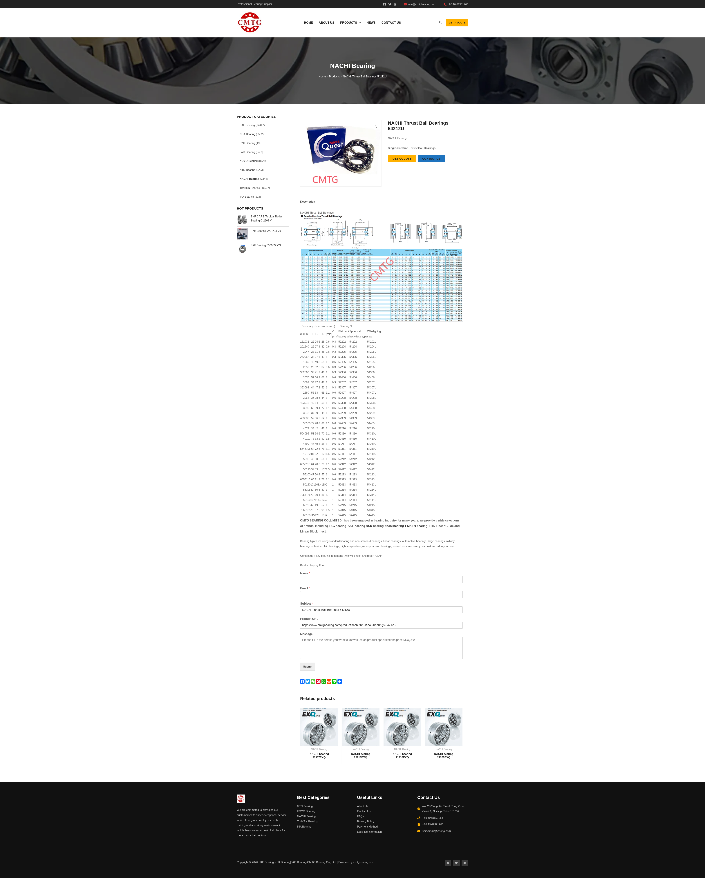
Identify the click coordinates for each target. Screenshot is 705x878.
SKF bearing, (357, 526)
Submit (307, 666)
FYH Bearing (247, 143)
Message (307, 634)
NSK (369, 526)
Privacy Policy (365, 821)
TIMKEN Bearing (250, 187)
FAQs (360, 816)
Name (305, 573)
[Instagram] (394, 4)
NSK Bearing (247, 134)
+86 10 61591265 (432, 817)
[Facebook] (384, 4)
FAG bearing (337, 526)
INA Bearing (247, 196)
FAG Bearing (247, 152)
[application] (359, 22)
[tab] (307, 202)
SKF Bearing (247, 125)
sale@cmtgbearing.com (436, 830)
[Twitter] (389, 4)
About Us (362, 806)
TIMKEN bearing (416, 526)
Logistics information (369, 831)
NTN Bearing (247, 169)
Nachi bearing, (394, 526)
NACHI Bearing (249, 178)
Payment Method (367, 826)
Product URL (309, 618)
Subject (306, 603)
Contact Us (364, 811)
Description (307, 201)
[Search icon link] (440, 23)
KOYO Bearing (249, 160)
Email (305, 588)
